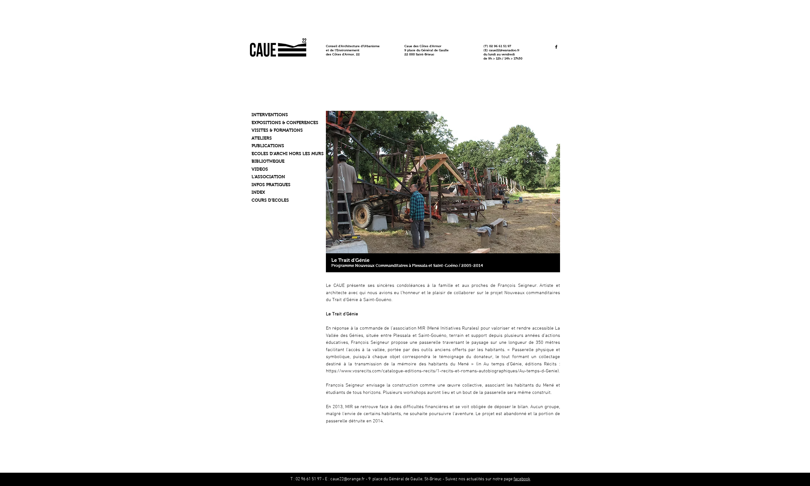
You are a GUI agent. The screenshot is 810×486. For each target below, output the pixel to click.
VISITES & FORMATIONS (277, 130)
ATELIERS (262, 138)
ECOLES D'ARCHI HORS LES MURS (288, 153)
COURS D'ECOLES (270, 200)
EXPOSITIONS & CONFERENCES (285, 122)
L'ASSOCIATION (268, 176)
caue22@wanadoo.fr (504, 50)
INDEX (258, 192)
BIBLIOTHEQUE (268, 161)
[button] (443, 182)
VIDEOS (260, 169)
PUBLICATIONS (268, 145)
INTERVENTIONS (270, 114)
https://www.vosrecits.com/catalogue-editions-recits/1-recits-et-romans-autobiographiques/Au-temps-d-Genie (442, 371)
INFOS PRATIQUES (271, 184)
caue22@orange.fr (347, 479)
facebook (522, 479)
